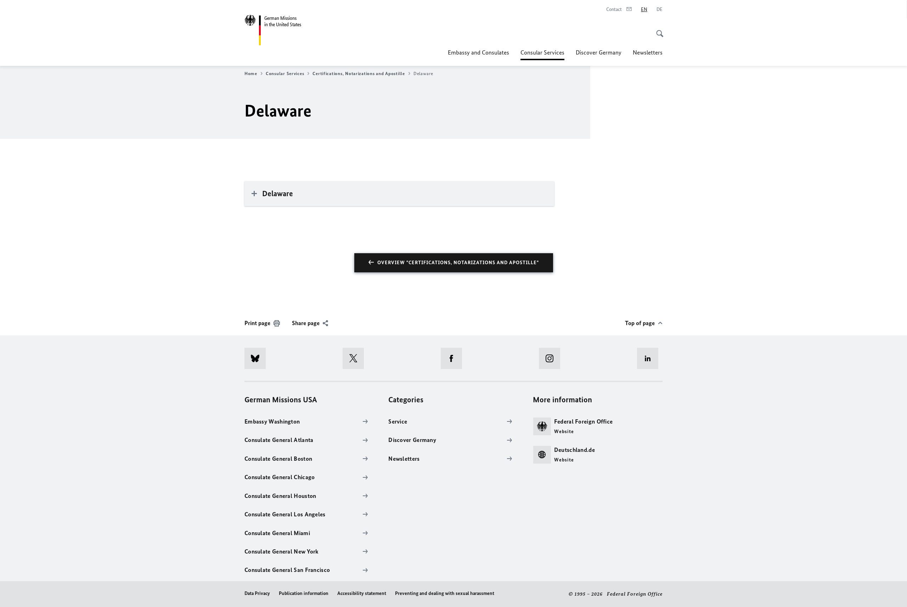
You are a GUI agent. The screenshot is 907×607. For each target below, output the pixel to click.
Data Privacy (257, 593)
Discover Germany (598, 52)
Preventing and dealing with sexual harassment (444, 593)
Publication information (303, 593)
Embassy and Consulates (478, 52)
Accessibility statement (361, 593)
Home (250, 73)
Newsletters (648, 52)
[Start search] (657, 29)
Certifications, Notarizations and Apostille (358, 73)
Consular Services (542, 54)
